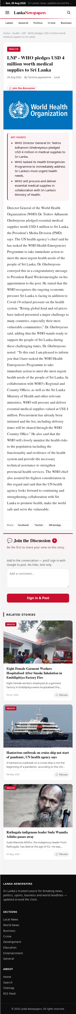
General (23, 23)
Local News (10, 919)
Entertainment (13, 953)
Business (66, 23)
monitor (39, 440)
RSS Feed (9, 993)
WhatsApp (55, 525)
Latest (9, 23)
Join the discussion (24, 88)
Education (10, 947)
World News (11, 925)
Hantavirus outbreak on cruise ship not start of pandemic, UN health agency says (37, 754)
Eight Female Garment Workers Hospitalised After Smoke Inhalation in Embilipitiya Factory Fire (34, 673)
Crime (51, 23)
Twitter (38, 525)
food (44, 308)
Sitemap (8, 988)
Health (15, 33)
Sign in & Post (38, 598)
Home (6, 33)
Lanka (30, 12)
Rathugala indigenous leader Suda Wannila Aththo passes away (37, 834)
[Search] (69, 12)
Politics (38, 23)
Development (12, 942)
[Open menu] (7, 12)
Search (8, 982)
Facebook (23, 525)
